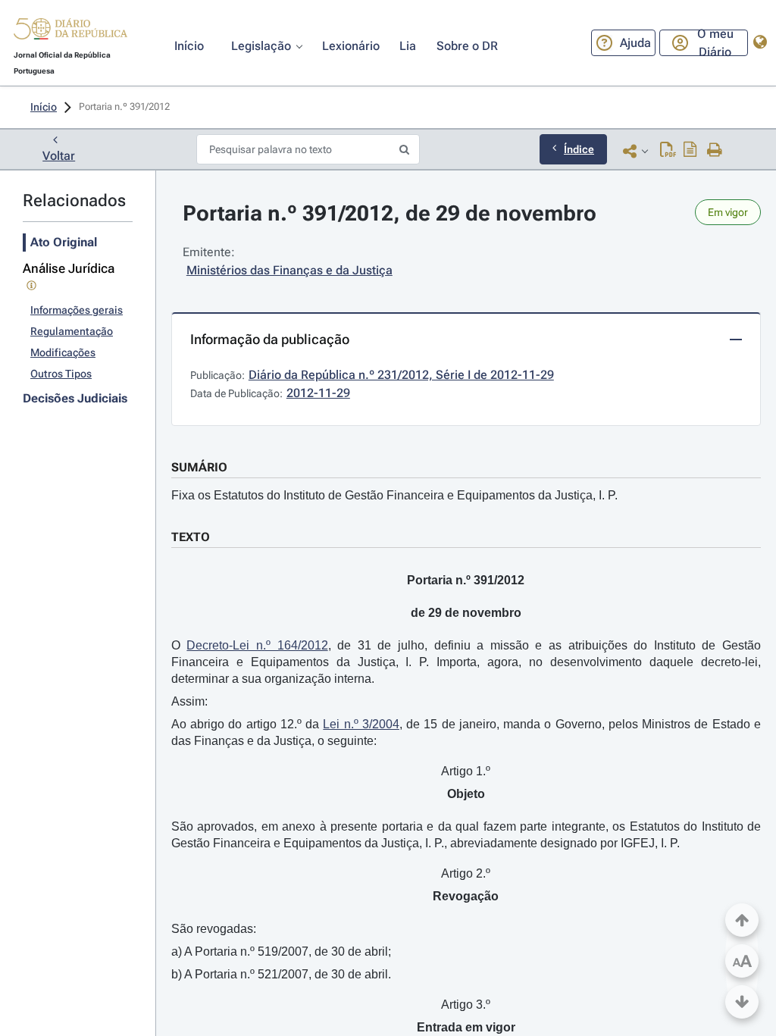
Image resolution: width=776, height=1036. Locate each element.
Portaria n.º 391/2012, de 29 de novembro (389, 213)
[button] (70, 31)
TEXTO (190, 537)
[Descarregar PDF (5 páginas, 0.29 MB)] (668, 151)
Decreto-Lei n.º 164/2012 (256, 645)
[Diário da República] (70, 32)
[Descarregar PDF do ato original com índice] (690, 151)
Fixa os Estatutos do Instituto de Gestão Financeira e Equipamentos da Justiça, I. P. (394, 495)
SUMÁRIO (199, 467)
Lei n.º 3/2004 (361, 724)
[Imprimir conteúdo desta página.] (715, 151)
